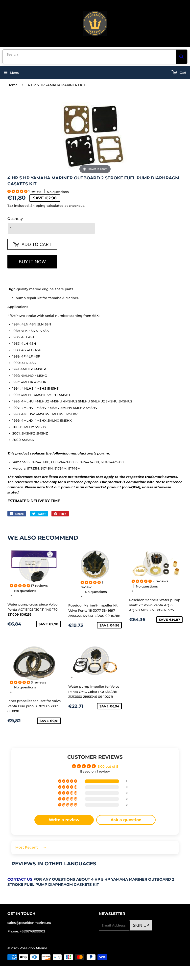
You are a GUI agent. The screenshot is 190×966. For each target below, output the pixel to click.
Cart (182, 73)
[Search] (181, 57)
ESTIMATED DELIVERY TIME (33, 501)
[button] (17, 191)
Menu (14, 73)
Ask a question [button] (126, 819)
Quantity (15, 218)
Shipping (38, 206)
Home (12, 85)
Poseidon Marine (33, 948)
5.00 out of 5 (108, 766)
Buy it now (32, 261)
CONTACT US (19, 879)
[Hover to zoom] (95, 137)
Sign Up (141, 925)
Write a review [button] (64, 819)
